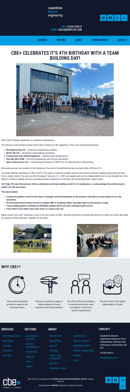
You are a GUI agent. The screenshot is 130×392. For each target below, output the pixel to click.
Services (42, 40)
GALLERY (53, 363)
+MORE (29, 366)
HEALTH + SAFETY (81, 341)
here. (58, 176)
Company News (100, 40)
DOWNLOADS (79, 336)
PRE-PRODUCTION (11, 336)
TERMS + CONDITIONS (83, 351)
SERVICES (7, 329)
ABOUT (52, 329)
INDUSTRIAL (31, 352)
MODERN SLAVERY (82, 346)
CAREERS (53, 351)
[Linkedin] (103, 18)
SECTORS (30, 329)
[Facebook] (110, 18)
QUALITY (53, 346)
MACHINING (8, 341)
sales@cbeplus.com (109, 358)
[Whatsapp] (124, 18)
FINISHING (7, 351)
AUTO (28, 361)
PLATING (7, 346)
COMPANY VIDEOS (58, 368)
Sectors (61, 40)
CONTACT (104, 329)
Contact (122, 40)
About (79, 40)
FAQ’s (75, 360)
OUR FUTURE (55, 341)
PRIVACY (77, 355)
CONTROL (7, 355)
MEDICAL (30, 357)
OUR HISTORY (55, 336)
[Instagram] (117, 18)
